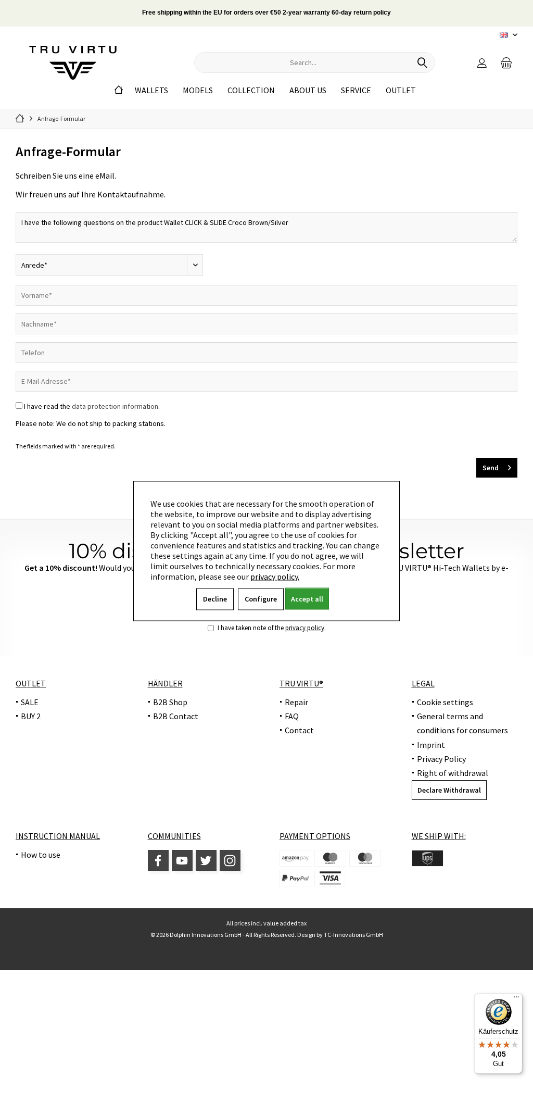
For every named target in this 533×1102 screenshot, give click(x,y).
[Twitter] (206, 860)
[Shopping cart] (506, 62)
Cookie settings (445, 702)
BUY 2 (31, 716)
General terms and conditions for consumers (462, 723)
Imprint (431, 745)
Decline (215, 599)
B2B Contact (175, 716)
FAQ (292, 716)
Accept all (307, 599)
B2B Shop (170, 702)
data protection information (115, 406)
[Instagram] (230, 860)
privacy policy (304, 627)
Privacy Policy (441, 759)
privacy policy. (274, 576)
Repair (296, 702)
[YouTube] (182, 860)
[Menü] (516, 999)
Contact (299, 730)
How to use (40, 854)
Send (491, 467)
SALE (30, 702)
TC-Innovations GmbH (353, 934)
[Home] (119, 90)
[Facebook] (158, 860)
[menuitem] (506, 62)
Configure (261, 599)
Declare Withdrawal (449, 790)
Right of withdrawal (452, 773)
